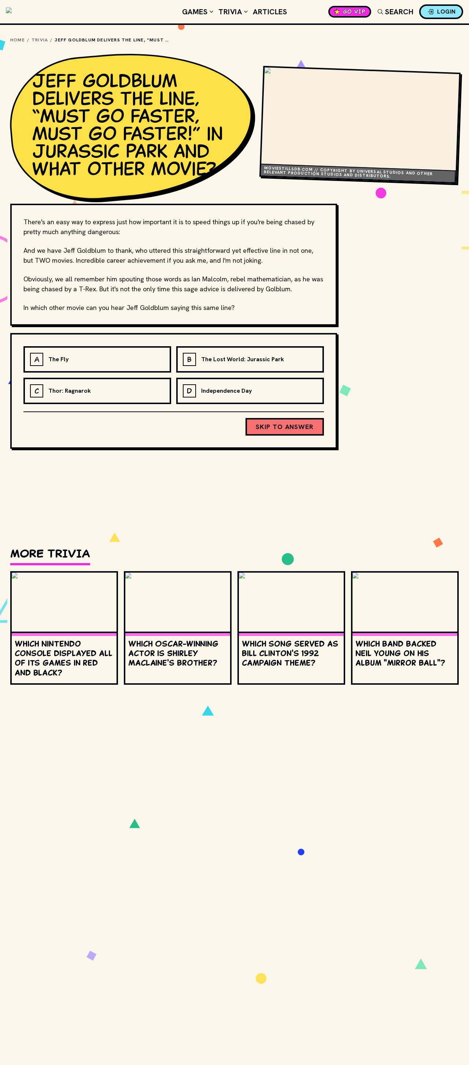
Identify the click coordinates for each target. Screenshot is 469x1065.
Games (195, 11)
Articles (270, 11)
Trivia (230, 11)
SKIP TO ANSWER (285, 426)
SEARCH (399, 11)
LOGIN (446, 11)
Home (17, 40)
